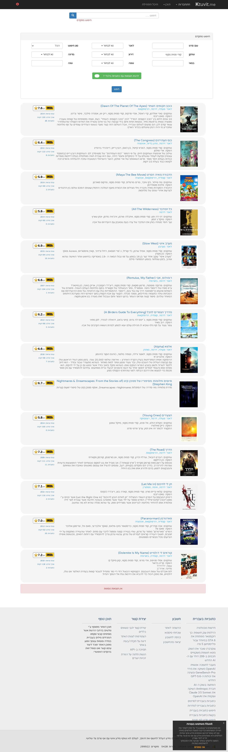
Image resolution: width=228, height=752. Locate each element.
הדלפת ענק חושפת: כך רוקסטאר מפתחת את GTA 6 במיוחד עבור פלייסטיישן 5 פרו (203, 638)
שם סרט (193, 45)
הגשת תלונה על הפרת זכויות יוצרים (133, 656)
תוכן (167, 4)
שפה (131, 63)
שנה (70, 63)
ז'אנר (131, 45)
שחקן (192, 54)
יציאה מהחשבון (172, 642)
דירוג (131, 54)
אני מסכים (199, 747)
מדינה (71, 54)
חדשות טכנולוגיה (206, 627)
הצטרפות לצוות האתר (133, 636)
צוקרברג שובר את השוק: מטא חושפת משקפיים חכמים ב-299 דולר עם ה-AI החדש (201, 654)
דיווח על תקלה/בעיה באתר (134, 643)
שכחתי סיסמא (173, 632)
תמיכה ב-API (138, 649)
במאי (191, 63)
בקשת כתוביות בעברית (202, 715)
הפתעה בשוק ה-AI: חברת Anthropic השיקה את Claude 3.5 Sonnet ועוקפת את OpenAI (202, 690)
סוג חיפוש (73, 45)
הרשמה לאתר (173, 627)
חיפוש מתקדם (84, 20)
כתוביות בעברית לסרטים (202, 701)
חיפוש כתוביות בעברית (203, 710)
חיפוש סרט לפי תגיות (204, 720)
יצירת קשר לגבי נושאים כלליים (133, 629)
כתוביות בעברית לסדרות (202, 705)
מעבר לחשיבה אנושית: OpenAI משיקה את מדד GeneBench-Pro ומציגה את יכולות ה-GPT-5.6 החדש (201, 672)
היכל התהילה (150, 4)
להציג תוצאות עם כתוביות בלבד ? (121, 75)
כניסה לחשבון (173, 637)
